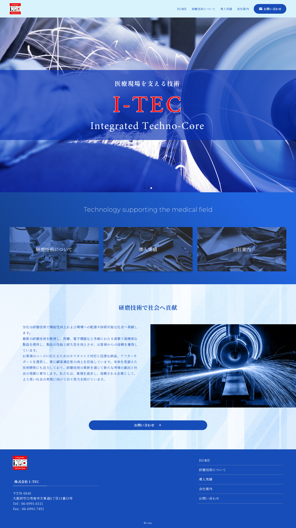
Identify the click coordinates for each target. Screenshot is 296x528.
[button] (145, 188)
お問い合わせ (209, 498)
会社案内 (205, 489)
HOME (204, 460)
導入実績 (205, 479)
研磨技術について (212, 469)
